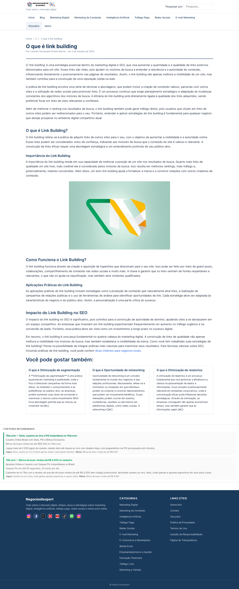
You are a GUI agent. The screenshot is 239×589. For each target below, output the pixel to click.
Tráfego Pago (142, 17)
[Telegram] (79, 516)
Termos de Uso (178, 528)
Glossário (33, 26)
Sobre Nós (176, 504)
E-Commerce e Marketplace (135, 540)
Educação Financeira (131, 557)
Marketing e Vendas (130, 569)
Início (31, 17)
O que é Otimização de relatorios (179, 370)
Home (29, 38)
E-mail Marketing (185, 17)
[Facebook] (36, 516)
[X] (43, 516)
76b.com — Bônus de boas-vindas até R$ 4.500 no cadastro (39, 460)
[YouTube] (57, 516)
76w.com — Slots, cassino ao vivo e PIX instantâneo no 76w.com (41, 435)
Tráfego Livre (127, 564)
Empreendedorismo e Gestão (136, 552)
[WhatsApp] (72, 516)
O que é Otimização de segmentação (54, 370)
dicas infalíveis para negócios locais (118, 350)
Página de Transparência (183, 540)
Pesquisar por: (174, 6)
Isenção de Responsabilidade (186, 534)
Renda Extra (126, 546)
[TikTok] (64, 516)
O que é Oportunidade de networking (119, 370)
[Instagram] (29, 516)
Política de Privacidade (182, 522)
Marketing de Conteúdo (87, 17)
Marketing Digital (59, 17)
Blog (42, 17)
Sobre (48, 26)
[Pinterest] (50, 516)
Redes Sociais (162, 17)
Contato (174, 510)
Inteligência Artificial (117, 17)
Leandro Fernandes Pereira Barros (48, 51)
